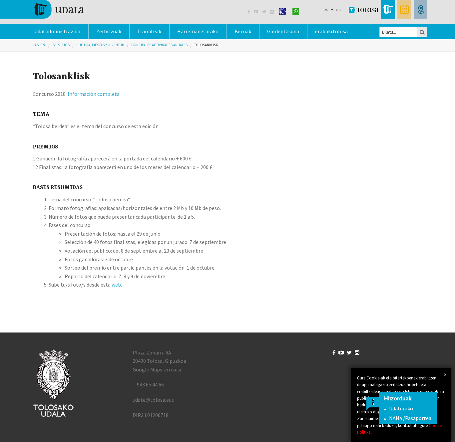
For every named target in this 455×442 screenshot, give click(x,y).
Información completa (94, 94)
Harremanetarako (198, 31)
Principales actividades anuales (159, 45)
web (116, 284)
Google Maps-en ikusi (157, 369)
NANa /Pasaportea (410, 418)
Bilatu (422, 32)
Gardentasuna (283, 31)
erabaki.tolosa (331, 31)
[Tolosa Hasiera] (58, 8)
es (325, 9)
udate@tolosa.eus (153, 399)
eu (338, 9)
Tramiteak (149, 31)
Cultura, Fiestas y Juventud (100, 45)
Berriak (242, 31)
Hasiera (39, 45)
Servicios (61, 45)
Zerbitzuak (108, 31)
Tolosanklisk (206, 45)
